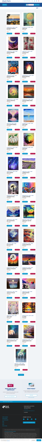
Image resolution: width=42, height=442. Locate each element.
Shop (3, 422)
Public (31, 4)
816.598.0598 (26, 412)
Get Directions (26, 409)
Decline (33, 440)
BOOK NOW (17, 33)
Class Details (9, 33)
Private (36, 4)
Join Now (31, 395)
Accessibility (14, 431)
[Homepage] (11, 407)
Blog (3, 424)
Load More (21, 374)
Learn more (8, 440)
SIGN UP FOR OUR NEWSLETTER (29, 422)
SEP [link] (37, 8)
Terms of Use (6, 431)
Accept (39, 440)
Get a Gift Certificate (11, 396)
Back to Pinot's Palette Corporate (7, 401)
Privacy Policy (10, 431)
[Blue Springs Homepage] (6, 1)
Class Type (4, 4)
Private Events (5, 418)
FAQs (3, 421)
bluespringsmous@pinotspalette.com (29, 410)
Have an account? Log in (31, 397)
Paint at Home (4, 425)
